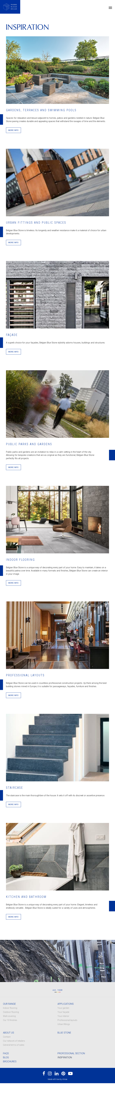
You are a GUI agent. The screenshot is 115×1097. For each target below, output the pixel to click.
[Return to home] (10, 7)
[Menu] (110, 7)
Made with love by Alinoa (57, 1079)
